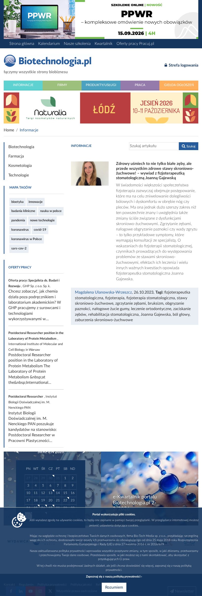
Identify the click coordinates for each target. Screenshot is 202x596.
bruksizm (155, 303)
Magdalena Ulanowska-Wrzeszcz (103, 292)
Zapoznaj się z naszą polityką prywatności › (114, 576)
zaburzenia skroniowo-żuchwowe (104, 320)
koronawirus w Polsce (26, 239)
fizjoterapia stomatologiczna (150, 298)
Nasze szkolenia (77, 44)
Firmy (62, 85)
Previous (20, 452)
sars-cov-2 (19, 248)
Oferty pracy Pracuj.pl (135, 44)
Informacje (23, 85)
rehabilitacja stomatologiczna (113, 314)
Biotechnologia (21, 147)
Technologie (18, 175)
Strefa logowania (183, 65)
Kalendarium (49, 44)
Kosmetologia (20, 166)
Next (81, 452)
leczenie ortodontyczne (151, 309)
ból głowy (181, 314)
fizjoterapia (114, 298)
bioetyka (17, 201)
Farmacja (16, 156)
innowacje (36, 201)
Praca (140, 85)
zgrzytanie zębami (130, 303)
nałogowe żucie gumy (110, 309)
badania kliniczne (23, 211)
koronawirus (20, 229)
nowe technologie (42, 220)
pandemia (18, 220)
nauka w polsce (51, 211)
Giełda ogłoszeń (179, 85)
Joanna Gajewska (156, 314)
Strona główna (21, 44)
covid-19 (40, 229)
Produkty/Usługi (101, 85)
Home (9, 130)
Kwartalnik (104, 44)
